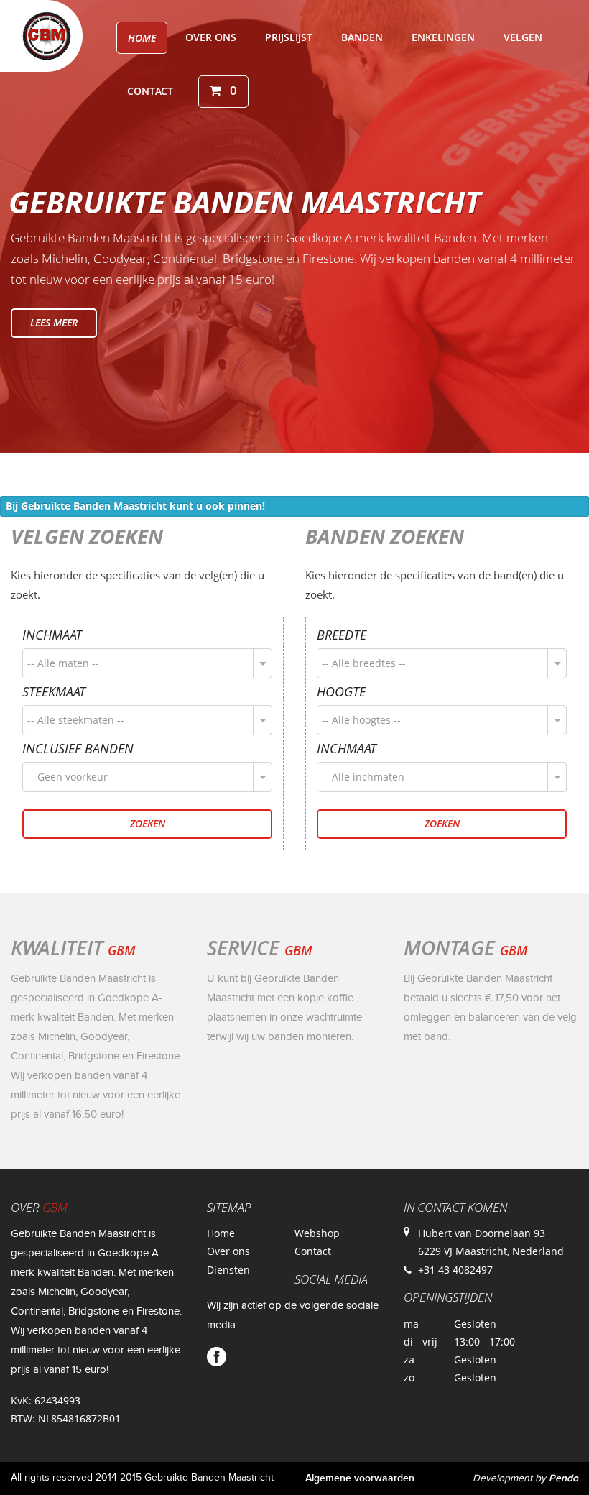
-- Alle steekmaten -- (75, 720)
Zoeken (147, 823)
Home (142, 38)
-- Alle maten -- (63, 663)
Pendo (563, 1478)
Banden (362, 37)
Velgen (523, 37)
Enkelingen (443, 37)
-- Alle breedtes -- (364, 663)
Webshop (317, 1233)
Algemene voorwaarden (359, 1478)
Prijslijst (288, 37)
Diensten (228, 1269)
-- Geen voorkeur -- (72, 776)
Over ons (210, 37)
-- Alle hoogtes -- (361, 720)
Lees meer (54, 322)
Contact (150, 91)
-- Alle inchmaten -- (368, 776)
